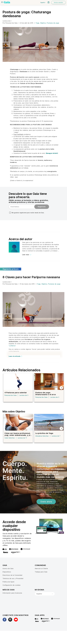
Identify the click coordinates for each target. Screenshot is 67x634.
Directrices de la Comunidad (12, 575)
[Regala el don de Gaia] (48, 2)
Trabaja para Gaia (41, 572)
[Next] (61, 388)
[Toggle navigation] (2, 2)
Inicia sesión (58, 2)
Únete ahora (46, 501)
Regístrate (42, 207)
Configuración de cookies (12, 585)
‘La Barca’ (12, 346)
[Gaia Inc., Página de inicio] (7, 2)
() (52, 153)
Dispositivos (7, 572)
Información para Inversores (12, 593)
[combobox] (45, 594)
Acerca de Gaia (8, 568)
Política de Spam (8, 582)
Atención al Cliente (41, 568)
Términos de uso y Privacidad (13, 578)
